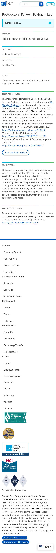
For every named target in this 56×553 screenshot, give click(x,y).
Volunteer (8, 320)
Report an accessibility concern (16, 542)
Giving (7, 307)
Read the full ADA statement (15, 538)
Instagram (9, 395)
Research (8, 283)
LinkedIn (8, 408)
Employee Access (12, 369)
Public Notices (11, 351)
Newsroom (9, 338)
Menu (50, 4)
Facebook (8, 381)
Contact (7, 363)
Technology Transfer (14, 345)
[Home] (8, 5)
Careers (7, 314)
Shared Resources (12, 296)
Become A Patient (12, 252)
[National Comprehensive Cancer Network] (15, 455)
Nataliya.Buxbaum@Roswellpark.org (20, 222)
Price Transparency (13, 376)
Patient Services (11, 265)
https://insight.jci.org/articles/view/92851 (22, 145)
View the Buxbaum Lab (16, 152)
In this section (13, 23)
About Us (8, 332)
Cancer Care (10, 272)
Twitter (7, 388)
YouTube (8, 401)
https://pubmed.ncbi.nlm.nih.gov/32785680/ (24, 129)
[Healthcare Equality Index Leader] (8, 439)
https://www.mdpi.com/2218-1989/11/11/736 (24, 136)
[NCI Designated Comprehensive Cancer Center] (9, 470)
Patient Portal (10, 258)
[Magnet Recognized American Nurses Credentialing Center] (15, 423)
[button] (41, 4)
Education (9, 289)
